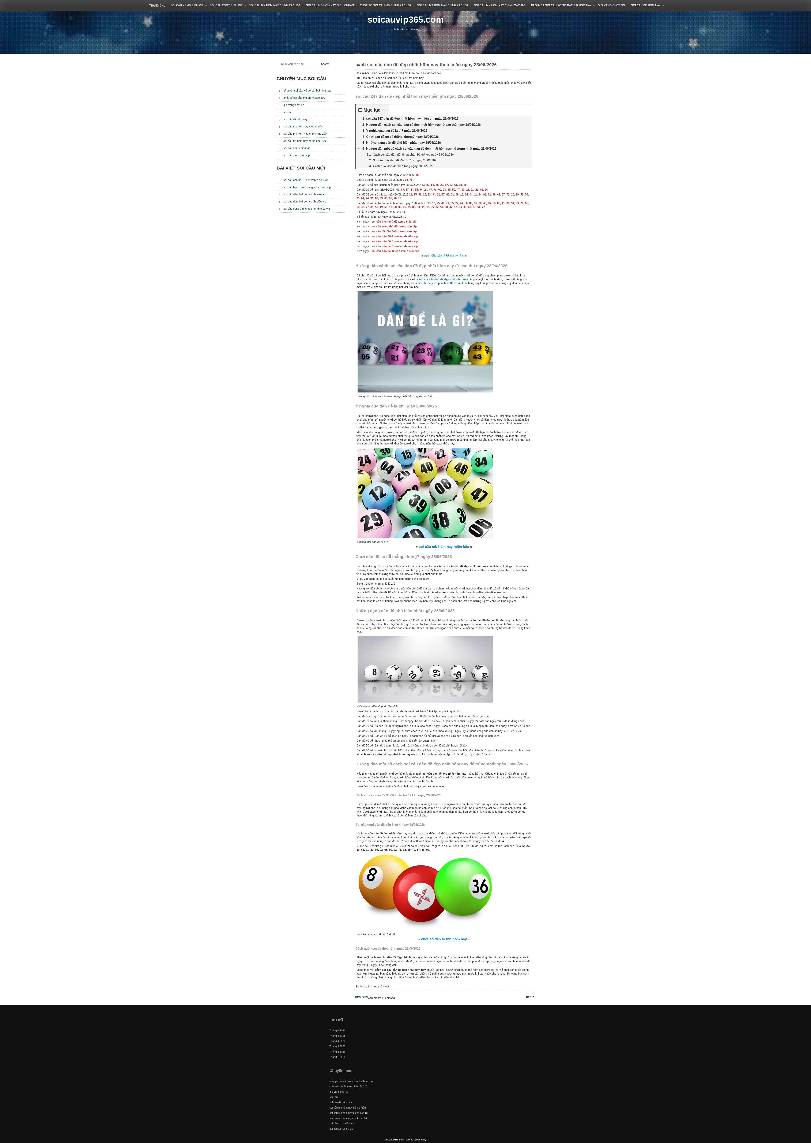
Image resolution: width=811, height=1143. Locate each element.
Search (325, 64)
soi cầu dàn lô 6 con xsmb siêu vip (304, 201)
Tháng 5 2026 (337, 1035)
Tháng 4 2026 (337, 1041)
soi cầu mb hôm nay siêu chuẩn (330, 5)
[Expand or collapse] (384, 110)
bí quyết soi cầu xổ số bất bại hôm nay (561, 5)
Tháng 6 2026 (337, 1030)
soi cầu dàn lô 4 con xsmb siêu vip (304, 194)
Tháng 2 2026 (337, 1051)
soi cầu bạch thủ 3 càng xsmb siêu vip (307, 187)
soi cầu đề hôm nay (646, 5)
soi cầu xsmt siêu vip (226, 5)
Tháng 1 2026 (337, 1056)
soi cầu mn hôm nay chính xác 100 (274, 5)
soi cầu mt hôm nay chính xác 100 (442, 5)
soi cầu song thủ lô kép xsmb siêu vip (306, 208)
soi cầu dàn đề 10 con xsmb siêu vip (305, 180)
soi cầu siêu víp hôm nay (426, 73)
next (529, 996)
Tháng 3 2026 (337, 1046)
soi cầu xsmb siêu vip (187, 5)
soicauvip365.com (405, 20)
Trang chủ (157, 5)
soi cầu (287, 112)
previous (361, 996)
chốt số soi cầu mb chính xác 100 (385, 5)
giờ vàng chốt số (611, 5)
